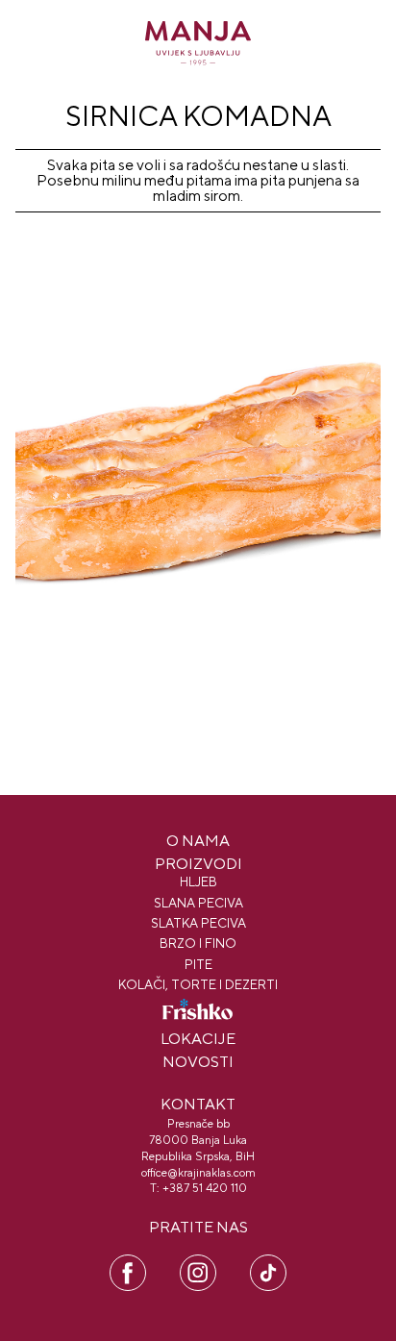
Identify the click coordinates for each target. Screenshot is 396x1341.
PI (268, 1263)
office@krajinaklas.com (198, 1173)
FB (128, 1263)
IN (198, 1263)
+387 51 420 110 (204, 1188)
